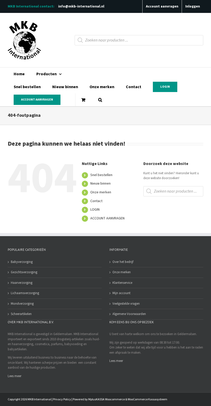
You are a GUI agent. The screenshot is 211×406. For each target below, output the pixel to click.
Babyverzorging (22, 262)
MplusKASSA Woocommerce (106, 399)
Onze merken (100, 192)
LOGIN (95, 209)
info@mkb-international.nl (81, 6)
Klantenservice (122, 282)
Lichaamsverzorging (25, 293)
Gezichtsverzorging (24, 272)
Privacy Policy (62, 399)
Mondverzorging (22, 303)
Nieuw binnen (100, 183)
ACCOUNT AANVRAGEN (107, 218)
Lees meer (14, 376)
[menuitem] (19, 74)
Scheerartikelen (21, 314)
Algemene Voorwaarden (129, 314)
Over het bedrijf (122, 262)
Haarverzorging (21, 282)
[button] (100, 99)
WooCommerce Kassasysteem (147, 399)
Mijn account (121, 293)
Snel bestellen (101, 175)
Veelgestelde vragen (126, 303)
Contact (96, 201)
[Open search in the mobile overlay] (139, 40)
